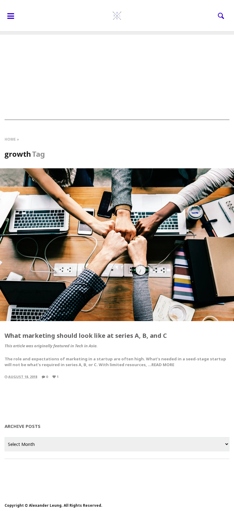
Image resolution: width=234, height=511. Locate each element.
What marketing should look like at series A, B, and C (86, 335)
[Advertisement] (117, 77)
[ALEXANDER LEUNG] (117, 15)
